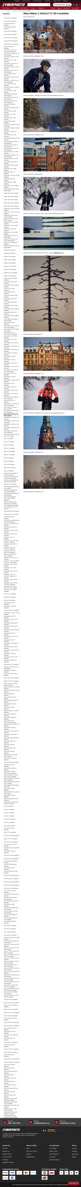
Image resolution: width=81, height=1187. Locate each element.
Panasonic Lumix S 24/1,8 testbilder (10, 558)
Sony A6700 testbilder (10, 825)
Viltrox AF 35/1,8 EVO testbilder (9, 1045)
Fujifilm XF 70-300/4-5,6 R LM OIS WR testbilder (11, 239)
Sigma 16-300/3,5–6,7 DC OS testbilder (11, 691)
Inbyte (28, 1148)
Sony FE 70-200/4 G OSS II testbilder (11, 901)
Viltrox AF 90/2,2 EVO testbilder (9, 1092)
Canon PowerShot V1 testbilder (9, 47)
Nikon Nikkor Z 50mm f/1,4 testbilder (11, 391)
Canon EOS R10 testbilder (10, 37)
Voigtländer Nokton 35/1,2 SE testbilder (11, 1106)
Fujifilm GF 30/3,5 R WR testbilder (10, 169)
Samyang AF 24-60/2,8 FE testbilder (11, 623)
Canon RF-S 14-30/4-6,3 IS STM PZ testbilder (11, 64)
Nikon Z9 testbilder (9, 461)
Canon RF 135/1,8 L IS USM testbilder (11, 152)
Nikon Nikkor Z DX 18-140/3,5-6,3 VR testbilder (10, 333)
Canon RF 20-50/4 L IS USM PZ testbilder (11, 88)
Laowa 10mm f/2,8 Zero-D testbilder (10, 279)
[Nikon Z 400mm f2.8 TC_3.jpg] (50, 393)
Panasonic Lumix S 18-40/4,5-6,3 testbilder (10, 548)
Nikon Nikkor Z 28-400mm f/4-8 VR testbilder (11, 370)
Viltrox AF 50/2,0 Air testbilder (11, 1062)
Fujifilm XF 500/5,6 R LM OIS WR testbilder (11, 246)
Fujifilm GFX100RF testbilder (11, 196)
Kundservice (66, 8)
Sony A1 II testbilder (9, 809)
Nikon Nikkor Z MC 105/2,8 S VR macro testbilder (11, 435)
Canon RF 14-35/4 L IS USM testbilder (11, 67)
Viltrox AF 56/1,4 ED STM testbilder (10, 1072)
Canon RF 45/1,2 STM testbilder (9, 115)
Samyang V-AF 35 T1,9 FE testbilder (10, 637)
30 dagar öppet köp (37, 0)
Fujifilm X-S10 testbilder (10, 266)
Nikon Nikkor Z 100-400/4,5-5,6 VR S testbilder (11, 404)
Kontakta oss (6, 1151)
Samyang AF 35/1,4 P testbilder (9, 633)
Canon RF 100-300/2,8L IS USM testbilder (11, 145)
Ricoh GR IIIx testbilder (10, 597)
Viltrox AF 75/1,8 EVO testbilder (9, 1082)
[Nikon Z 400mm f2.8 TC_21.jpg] (50, 472)
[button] (53, 1130)
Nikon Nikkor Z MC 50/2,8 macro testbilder (10, 431)
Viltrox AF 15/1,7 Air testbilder (11, 1012)
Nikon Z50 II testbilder (10, 467)
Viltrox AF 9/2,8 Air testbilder (11, 1002)
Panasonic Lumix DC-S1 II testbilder (10, 527)
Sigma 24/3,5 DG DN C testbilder (10, 728)
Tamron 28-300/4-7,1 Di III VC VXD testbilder (11, 968)
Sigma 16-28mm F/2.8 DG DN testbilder (11, 687)
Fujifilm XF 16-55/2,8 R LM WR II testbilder (11, 219)
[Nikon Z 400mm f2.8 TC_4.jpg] (50, 76)
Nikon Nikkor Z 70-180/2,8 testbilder (11, 394)
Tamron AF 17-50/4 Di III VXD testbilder (11, 945)
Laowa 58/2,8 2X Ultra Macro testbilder (11, 309)
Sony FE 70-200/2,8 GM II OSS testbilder (10, 898)
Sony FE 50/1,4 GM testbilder (11, 885)
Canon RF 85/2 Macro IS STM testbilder (11, 138)
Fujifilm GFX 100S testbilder (11, 199)
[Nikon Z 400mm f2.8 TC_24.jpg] (50, 293)
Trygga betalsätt (56, 0)
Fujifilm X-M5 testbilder (10, 263)
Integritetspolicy (30, 1157)
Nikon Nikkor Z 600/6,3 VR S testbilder (11, 424)
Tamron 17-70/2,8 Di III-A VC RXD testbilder (11, 948)
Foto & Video (6, 8)
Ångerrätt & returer (8, 1162)
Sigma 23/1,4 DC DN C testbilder (10, 714)
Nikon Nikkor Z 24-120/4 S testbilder (11, 353)
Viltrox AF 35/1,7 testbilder (11, 1042)
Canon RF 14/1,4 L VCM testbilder (10, 60)
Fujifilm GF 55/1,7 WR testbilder (9, 179)
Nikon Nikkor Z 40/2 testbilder (9, 384)
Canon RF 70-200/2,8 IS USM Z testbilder (11, 125)
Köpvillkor (28, 1154)
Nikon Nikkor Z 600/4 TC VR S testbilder (11, 421)
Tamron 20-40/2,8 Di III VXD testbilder (11, 958)
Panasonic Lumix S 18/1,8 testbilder (10, 544)
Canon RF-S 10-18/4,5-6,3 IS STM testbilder (11, 54)
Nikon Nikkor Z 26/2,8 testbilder (9, 357)
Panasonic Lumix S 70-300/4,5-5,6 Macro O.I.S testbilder (10, 576)
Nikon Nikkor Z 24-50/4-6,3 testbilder (11, 343)
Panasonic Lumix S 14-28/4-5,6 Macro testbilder (11, 541)
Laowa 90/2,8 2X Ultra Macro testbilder (11, 316)
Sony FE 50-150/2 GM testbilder (9, 891)
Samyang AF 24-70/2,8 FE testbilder (11, 627)
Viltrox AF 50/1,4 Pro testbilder (9, 1055)
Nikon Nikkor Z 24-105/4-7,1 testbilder (11, 350)
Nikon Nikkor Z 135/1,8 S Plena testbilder (10, 408)
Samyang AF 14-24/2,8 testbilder (10, 606)
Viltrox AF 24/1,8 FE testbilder (11, 1022)
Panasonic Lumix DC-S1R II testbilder (11, 531)
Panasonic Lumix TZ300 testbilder (10, 590)
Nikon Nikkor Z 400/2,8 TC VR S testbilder (11, 414)
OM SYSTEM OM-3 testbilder (11, 511)
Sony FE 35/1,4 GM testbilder (11, 875)
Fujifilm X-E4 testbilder (9, 250)
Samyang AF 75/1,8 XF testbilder (10, 654)
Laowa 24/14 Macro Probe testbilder (11, 296)
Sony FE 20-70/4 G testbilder (11, 855)
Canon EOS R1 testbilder (10, 18)
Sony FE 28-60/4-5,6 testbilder (9, 868)
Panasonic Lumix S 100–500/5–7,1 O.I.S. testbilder (10, 587)
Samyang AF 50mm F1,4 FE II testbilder (11, 650)
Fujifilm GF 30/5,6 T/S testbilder (9, 172)
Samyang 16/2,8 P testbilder (11, 610)
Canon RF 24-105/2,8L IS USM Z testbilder (10, 101)
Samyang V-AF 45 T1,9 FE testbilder (10, 647)
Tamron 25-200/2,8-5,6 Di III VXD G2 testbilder (11, 962)
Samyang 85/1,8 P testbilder (11, 664)
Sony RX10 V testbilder (10, 928)
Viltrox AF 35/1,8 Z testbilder (11, 1049)
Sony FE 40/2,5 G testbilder (11, 878)
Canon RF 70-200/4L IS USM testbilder (11, 128)
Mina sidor (5, 1148)
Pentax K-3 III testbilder (10, 594)
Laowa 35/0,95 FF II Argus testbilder (11, 306)
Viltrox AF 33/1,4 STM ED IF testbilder (11, 1035)
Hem (4, 11)
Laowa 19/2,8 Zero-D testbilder (9, 292)
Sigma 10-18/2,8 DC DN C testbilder (10, 674)
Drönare (14, 8)
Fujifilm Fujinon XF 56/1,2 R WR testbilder (11, 236)
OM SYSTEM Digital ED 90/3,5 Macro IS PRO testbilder (10, 498)
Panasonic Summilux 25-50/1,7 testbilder (10, 554)
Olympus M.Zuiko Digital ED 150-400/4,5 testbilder (11, 480)
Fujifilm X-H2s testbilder (10, 259)
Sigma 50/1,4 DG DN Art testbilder (10, 758)
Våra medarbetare (54, 1154)
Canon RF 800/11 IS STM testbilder (10, 162)
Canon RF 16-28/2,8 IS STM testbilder (11, 77)
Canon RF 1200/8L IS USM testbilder (11, 166)
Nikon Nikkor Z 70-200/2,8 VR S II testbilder (11, 397)
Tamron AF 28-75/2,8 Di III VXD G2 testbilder (11, 965)
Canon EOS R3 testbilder (10, 21)
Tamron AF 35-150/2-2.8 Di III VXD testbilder (11, 975)
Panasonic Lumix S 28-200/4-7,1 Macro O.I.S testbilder (11, 561)
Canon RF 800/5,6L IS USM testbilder (11, 159)
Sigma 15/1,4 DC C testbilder (11, 681)
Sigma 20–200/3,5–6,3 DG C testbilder (11, 711)
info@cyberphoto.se (41, 1123)
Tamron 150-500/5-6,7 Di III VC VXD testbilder (11, 996)
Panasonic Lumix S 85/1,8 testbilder (10, 580)
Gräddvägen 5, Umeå (67, 1123)
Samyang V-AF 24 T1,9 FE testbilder (10, 620)
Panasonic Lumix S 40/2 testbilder (10, 568)
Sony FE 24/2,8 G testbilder (11, 858)
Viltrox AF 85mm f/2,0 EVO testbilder (11, 1089)
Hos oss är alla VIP (7, 1157)
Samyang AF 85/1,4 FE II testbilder (10, 661)
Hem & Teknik (23, 8)
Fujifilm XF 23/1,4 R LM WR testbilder (11, 226)
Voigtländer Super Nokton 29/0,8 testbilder (10, 1102)
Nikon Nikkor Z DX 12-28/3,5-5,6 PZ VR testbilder (11, 326)
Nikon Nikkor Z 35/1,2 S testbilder (10, 374)
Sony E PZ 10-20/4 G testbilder (9, 828)
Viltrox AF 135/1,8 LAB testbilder (9, 1095)
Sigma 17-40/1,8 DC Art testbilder (10, 697)
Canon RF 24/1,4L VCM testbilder (10, 91)
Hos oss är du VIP (26, 0)
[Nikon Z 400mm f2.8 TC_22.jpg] (50, 115)
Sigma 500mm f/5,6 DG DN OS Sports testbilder (11, 802)
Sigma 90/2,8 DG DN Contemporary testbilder (10, 772)
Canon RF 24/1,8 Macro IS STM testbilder (10, 94)
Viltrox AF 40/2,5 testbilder (11, 1052)
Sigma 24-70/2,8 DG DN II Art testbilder (11, 725)
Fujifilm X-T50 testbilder (10, 276)
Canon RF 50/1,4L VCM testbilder (10, 118)
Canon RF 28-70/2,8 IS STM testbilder (11, 108)
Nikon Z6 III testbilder (9, 451)
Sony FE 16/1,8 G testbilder (11, 842)
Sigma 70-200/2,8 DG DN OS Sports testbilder (11, 779)
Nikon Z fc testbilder (9, 441)
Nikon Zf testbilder (9, 438)
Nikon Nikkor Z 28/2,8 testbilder (9, 360)
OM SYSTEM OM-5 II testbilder (9, 517)
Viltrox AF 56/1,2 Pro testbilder (9, 1068)
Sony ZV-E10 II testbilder (10, 935)
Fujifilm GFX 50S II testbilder (11, 193)
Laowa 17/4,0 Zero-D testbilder (9, 289)
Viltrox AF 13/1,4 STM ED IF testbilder (11, 1005)
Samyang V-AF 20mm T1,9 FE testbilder (11, 613)
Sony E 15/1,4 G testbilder (10, 838)
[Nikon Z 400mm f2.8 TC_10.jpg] (50, 432)
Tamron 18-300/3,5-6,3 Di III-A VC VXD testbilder (11, 955)
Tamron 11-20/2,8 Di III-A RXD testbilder (11, 938)
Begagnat (41, 8)
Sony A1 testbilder (8, 806)
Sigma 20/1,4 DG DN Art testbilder (10, 704)
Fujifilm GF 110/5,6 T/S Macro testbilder (11, 186)
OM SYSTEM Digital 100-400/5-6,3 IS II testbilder (10, 502)
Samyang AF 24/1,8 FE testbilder (10, 617)
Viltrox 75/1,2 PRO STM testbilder (10, 1078)
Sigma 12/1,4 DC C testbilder (11, 678)
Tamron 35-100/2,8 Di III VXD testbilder (11, 972)
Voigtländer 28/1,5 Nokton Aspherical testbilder (10, 1099)
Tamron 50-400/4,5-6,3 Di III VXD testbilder (11, 982)
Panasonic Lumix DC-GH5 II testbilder (11, 524)
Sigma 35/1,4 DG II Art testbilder (9, 748)
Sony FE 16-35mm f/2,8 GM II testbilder (11, 848)
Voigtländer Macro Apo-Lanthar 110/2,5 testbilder (10, 1116)
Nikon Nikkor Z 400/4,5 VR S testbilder (11, 418)
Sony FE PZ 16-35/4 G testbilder (10, 852)
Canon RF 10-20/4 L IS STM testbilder (11, 57)
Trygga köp (17, 0)
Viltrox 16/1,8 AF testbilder (10, 1015)
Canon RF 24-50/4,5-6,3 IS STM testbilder (11, 98)
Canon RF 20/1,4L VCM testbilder (10, 84)
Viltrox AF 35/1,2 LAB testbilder (9, 1039)
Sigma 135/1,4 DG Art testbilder (9, 789)
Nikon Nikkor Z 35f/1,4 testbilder (10, 377)
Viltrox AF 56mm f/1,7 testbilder (9, 1075)
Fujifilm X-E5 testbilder (9, 253)
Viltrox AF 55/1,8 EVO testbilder (9, 1065)
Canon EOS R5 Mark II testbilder (9, 24)
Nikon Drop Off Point (31, 1151)
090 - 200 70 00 (14, 1123)
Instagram (74, 1151)
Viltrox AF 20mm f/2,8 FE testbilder (10, 1019)
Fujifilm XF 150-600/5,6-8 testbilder (10, 243)
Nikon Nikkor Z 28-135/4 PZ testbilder (11, 367)
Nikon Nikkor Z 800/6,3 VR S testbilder (11, 428)
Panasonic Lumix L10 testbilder (9, 537)
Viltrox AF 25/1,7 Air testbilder (11, 1025)
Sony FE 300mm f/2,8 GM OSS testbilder (10, 911)
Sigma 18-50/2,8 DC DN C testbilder (11, 701)
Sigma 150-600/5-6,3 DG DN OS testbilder (11, 792)
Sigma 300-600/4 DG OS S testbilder (11, 799)
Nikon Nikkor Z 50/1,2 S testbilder (10, 387)
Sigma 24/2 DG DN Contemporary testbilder (10, 721)
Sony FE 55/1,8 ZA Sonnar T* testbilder (11, 894)
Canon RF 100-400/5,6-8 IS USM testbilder (11, 149)
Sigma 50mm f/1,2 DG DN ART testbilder (10, 755)
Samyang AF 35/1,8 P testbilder (9, 640)
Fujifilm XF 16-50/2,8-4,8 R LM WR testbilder (11, 216)
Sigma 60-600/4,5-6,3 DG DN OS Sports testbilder (11, 775)
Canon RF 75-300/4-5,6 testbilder (10, 132)
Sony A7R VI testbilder (9, 819)
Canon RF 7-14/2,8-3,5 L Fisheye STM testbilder (10, 50)
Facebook (74, 1148)
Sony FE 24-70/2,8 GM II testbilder (10, 865)
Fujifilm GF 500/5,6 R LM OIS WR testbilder (11, 189)
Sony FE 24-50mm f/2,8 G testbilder (10, 861)
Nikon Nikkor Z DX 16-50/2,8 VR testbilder (11, 330)
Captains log (75, 1154)
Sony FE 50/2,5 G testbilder (11, 888)
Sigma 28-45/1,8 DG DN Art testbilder (11, 731)
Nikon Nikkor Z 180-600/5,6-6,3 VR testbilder (11, 411)
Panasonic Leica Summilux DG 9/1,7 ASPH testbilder (11, 521)
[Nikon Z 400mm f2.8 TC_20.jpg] (50, 154)
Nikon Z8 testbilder (9, 458)
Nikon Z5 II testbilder (9, 448)
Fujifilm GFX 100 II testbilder (11, 206)
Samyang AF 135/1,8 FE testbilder (10, 671)
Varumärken (52, 1157)
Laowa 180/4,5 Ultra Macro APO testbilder (11, 319)
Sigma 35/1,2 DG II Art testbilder (9, 741)
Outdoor (33, 8)
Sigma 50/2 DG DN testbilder (11, 762)
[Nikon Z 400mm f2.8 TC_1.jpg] (50, 194)
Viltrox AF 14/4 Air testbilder (11, 1009)
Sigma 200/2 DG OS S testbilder (9, 796)
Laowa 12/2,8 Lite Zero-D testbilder (10, 282)
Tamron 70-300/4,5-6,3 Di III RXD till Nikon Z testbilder (11, 989)
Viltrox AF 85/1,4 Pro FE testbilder (10, 1085)
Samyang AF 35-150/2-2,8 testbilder (11, 644)
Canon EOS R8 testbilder (10, 34)
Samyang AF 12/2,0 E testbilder (9, 603)
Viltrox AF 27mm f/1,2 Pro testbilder (10, 1028)
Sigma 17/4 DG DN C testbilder (9, 694)
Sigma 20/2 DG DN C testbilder (9, 708)
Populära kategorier (54, 1159)
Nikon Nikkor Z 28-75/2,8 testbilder (10, 363)
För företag (5, 1159)
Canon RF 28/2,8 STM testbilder (9, 105)
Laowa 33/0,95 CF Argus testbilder (10, 302)
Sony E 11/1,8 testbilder (10, 832)
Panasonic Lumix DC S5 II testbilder (10, 534)
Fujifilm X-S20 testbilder (10, 269)
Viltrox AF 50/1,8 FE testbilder (11, 1059)
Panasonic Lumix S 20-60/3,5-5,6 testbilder (10, 551)
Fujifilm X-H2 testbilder (10, 256)
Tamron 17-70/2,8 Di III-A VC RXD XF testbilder (11, 951)
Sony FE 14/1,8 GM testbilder (11, 835)
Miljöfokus (65, 0)
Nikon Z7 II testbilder (9, 454)
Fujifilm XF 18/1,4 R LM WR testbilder (11, 222)
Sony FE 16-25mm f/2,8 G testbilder (10, 845)
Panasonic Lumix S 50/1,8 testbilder (10, 571)
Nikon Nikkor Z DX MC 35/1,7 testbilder (11, 380)
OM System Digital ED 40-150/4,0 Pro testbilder (10, 490)
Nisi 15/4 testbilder (9, 471)
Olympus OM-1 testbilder (10, 484)
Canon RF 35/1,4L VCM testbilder (10, 111)
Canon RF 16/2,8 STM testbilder (9, 74)
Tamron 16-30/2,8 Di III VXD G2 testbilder (11, 941)
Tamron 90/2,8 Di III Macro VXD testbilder (11, 992)
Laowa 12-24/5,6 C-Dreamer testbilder (11, 285)
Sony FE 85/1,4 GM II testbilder (9, 905)
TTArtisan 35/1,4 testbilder (11, 999)
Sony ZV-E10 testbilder (10, 932)
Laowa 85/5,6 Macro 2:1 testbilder (10, 313)
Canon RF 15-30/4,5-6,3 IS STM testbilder (11, 71)
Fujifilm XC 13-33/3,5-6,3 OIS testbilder (11, 212)
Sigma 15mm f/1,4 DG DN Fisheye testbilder (10, 684)
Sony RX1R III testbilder (10, 925)
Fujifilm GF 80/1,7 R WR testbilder (10, 183)
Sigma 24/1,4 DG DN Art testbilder (10, 718)
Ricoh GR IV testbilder (9, 600)
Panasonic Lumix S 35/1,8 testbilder (10, 565)
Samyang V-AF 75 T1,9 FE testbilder (10, 657)
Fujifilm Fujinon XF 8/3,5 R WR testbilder (11, 209)
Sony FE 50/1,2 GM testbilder (11, 882)
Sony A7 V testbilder (9, 816)
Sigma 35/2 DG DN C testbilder (9, 752)
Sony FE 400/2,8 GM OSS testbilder (10, 915)
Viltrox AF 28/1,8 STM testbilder (9, 1032)
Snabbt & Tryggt (7, 1154)
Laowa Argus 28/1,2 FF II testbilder (10, 299)
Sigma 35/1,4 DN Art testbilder (9, 745)
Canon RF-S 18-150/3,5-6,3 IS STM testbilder (11, 81)
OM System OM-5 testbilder (11, 514)
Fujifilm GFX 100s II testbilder (11, 203)
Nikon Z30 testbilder (9, 464)
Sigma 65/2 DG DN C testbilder (9, 765)
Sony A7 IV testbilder (9, 812)
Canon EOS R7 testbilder (10, 31)
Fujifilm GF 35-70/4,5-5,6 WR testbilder (11, 176)
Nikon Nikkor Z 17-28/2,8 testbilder (10, 336)
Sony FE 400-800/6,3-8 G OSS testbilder (11, 918)
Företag (53, 8)
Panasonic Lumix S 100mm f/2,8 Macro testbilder (11, 583)
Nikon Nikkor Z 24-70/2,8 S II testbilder (11, 346)
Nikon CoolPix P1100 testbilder (9, 323)
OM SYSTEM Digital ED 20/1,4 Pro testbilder (11, 487)
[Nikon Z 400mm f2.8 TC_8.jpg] (50, 354)
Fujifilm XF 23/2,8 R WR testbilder (10, 229)
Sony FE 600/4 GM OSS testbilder (10, 922)
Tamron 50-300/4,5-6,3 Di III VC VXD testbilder (11, 979)
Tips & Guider (75, 8)
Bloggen (59, 8)
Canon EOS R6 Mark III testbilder (10, 27)
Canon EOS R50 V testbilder (11, 44)
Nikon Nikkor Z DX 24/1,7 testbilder (10, 340)
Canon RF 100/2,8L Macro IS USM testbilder (11, 142)
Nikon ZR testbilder (9, 445)
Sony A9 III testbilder (9, 822)
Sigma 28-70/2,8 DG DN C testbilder (11, 735)
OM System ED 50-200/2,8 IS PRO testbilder (11, 494)
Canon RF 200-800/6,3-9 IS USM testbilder (11, 155)
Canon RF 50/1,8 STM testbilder (9, 121)
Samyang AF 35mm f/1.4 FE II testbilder (11, 630)
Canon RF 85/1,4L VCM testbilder (10, 135)
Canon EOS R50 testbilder (10, 41)
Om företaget (52, 1148)
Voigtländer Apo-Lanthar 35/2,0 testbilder (10, 1109)
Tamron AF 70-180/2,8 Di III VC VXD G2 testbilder (11, 985)
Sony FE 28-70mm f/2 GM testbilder (10, 872)
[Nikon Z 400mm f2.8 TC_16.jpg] (50, 233)
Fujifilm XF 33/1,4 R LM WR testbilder (11, 233)
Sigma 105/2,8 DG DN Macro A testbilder (11, 785)
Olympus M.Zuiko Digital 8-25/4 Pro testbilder (11, 474)
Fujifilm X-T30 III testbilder (10, 272)
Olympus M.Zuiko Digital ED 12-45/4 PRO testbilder (11, 477)
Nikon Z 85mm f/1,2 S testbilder (9, 401)
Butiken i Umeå (53, 1151)
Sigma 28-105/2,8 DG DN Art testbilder (11, 738)
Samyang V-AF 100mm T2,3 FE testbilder (11, 667)
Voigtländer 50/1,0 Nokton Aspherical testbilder (10, 1112)
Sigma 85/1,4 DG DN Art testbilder (10, 768)
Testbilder (8, 11)
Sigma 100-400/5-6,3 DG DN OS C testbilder (11, 782)
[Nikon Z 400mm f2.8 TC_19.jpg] (50, 36)
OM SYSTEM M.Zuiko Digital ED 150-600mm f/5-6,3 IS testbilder (11, 507)
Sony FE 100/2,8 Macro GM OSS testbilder (11, 908)
